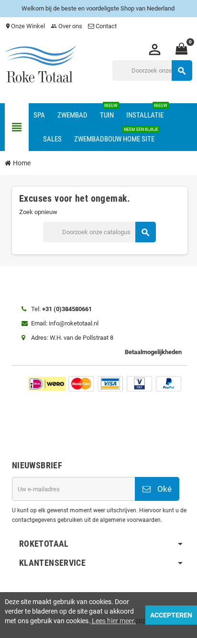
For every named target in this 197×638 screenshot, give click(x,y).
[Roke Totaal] (41, 65)
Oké (163, 489)
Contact (106, 26)
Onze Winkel (25, 26)
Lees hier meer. (113, 621)
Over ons (66, 26)
